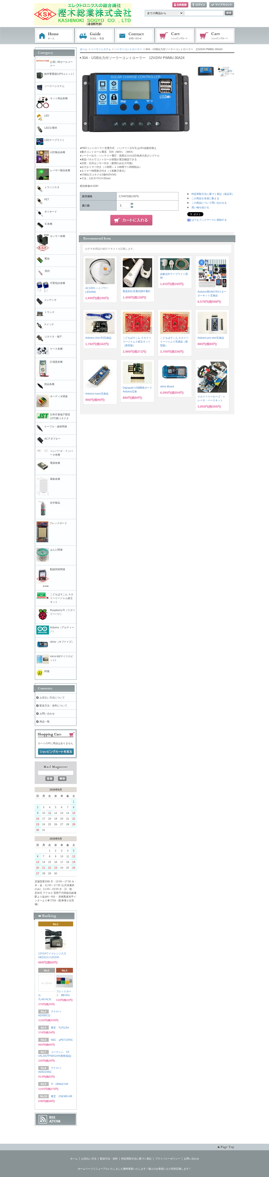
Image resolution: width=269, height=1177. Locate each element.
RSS (52, 1117)
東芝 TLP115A (60, 1027)
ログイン (199, 5)
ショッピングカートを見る (56, 751)
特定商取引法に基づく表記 (136, 1158)
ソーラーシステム (101, 49)
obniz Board (167, 386)
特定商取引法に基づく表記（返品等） (212, 194)
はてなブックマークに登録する (209, 219)
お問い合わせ (134, 35)
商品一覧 (45, 721)
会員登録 (180, 5)
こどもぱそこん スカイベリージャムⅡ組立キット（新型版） (137, 341)
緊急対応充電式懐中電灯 (136, 291)
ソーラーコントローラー (128, 49)
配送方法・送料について (53, 705)
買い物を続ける (200, 207)
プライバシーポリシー (167, 1158)
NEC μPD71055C (62, 1039)
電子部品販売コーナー (215, 35)
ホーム (54, 35)
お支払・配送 (94, 35)
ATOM (55, 1121)
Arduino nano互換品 (96, 393)
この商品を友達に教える (205, 198)
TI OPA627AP (59, 1084)
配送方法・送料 (109, 1158)
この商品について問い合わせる (209, 202)
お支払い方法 (88, 1158)
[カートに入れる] (131, 220)
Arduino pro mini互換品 (211, 337)
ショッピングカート (175, 35)
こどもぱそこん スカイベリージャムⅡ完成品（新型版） (174, 341)
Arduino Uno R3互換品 (98, 337)
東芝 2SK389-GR (61, 1096)
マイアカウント (221, 5)
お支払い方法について (52, 697)
